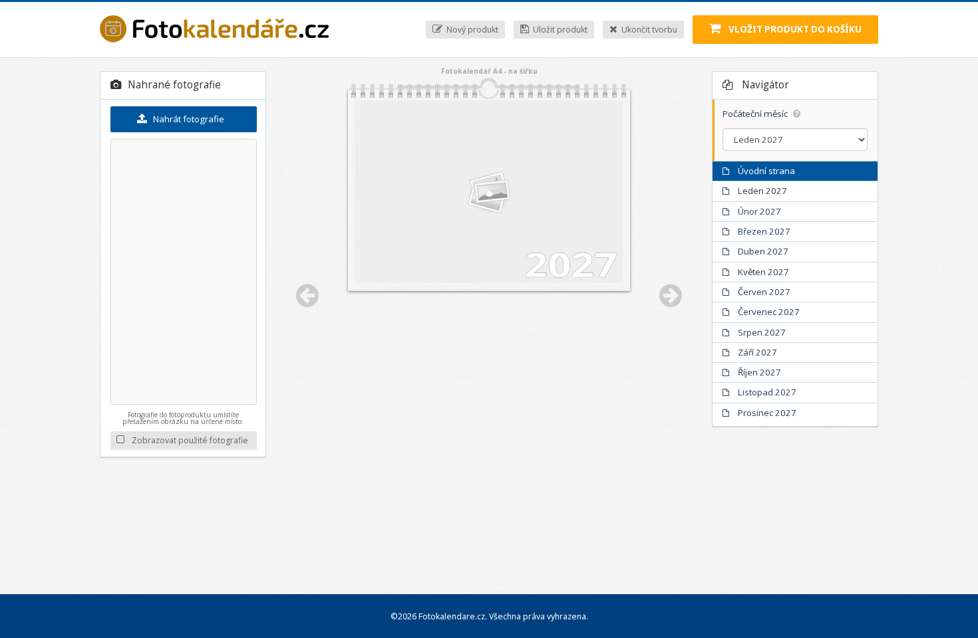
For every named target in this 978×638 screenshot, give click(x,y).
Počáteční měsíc (756, 114)
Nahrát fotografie (187, 119)
